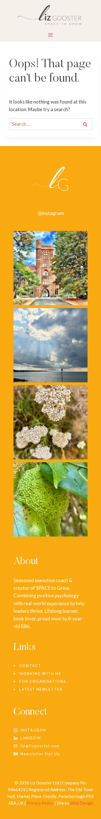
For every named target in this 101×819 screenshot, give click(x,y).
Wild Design (81, 802)
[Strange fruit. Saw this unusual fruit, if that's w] (50, 499)
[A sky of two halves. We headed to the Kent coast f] (50, 345)
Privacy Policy (40, 802)
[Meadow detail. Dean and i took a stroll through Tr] (50, 422)
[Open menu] (50, 36)
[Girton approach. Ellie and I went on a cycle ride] (50, 268)
